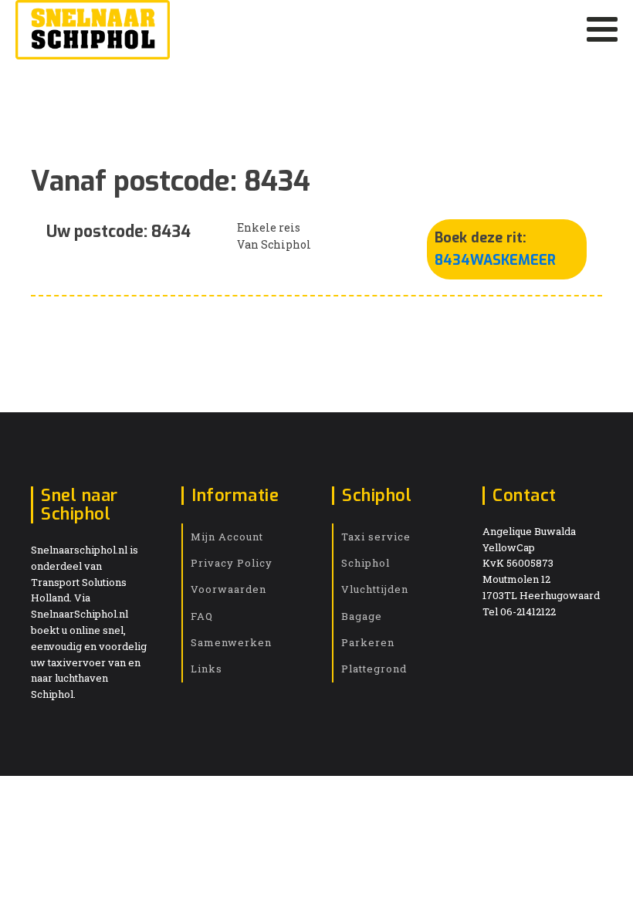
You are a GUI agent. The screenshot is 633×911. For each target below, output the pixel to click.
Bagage (361, 616)
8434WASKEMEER (495, 260)
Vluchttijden (374, 589)
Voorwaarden (228, 589)
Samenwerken (231, 642)
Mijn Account (227, 537)
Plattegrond (374, 669)
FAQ (202, 616)
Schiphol (365, 563)
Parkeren (367, 642)
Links (206, 669)
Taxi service (376, 537)
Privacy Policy (231, 563)
